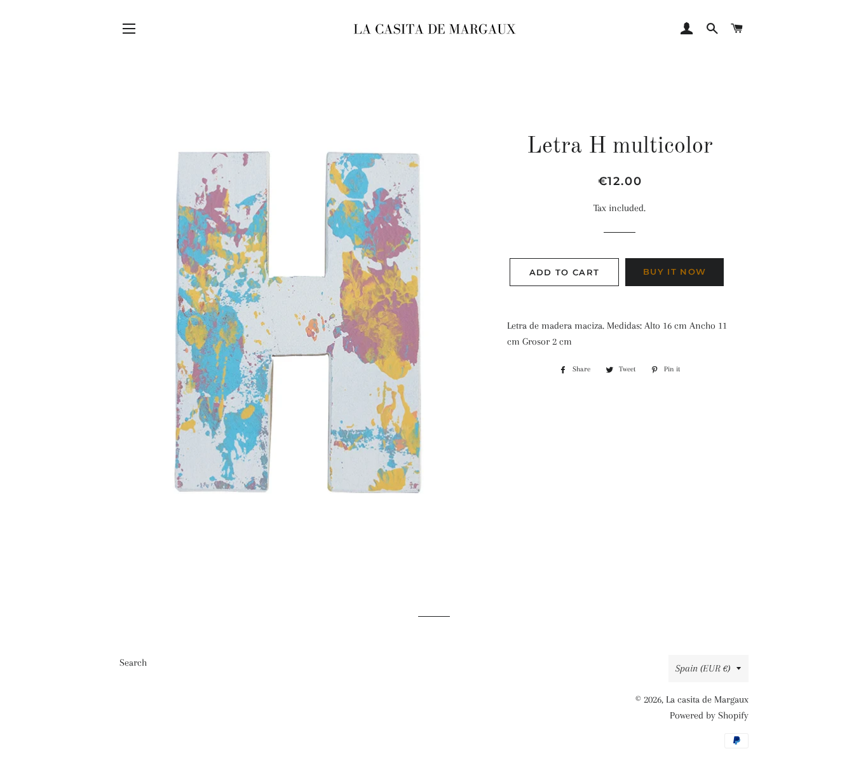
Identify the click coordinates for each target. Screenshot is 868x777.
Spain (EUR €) (702, 668)
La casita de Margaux (707, 699)
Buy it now (674, 271)
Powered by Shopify (709, 715)
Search (133, 662)
